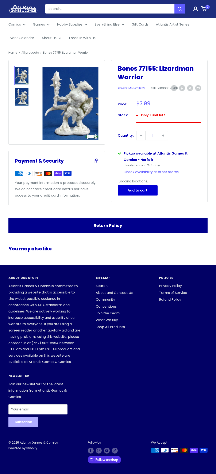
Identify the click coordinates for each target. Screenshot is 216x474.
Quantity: (126, 135)
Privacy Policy (170, 285)
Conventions (106, 306)
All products (30, 52)
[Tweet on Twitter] (190, 88)
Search (102, 285)
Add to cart (137, 190)
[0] (204, 8)
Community (105, 299)
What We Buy (107, 320)
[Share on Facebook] (174, 88)
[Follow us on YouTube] (107, 451)
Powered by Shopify (22, 448)
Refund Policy (170, 299)
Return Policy (108, 225)
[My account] (195, 9)
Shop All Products (110, 327)
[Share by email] (198, 88)
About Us (49, 37)
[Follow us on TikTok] (115, 451)
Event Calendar (21, 37)
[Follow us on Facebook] (91, 451)
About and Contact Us (114, 292)
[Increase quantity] (163, 135)
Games (39, 24)
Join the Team (108, 313)
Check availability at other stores (151, 172)
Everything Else (107, 24)
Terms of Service (173, 292)
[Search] (179, 9)
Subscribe (23, 422)
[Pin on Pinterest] (182, 88)
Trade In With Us (82, 37)
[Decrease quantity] (140, 135)
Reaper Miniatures (131, 88)
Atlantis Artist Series (172, 24)
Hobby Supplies (69, 24)
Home (12, 52)
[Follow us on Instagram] (99, 451)
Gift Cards (140, 24)
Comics (14, 24)
